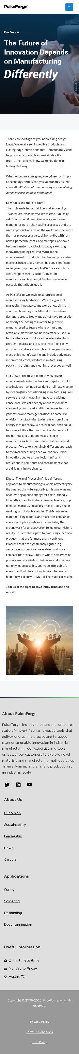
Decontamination (18, 924)
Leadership (13, 836)
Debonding (13, 913)
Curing (9, 889)
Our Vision (12, 813)
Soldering (12, 901)
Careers (10, 859)
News (8, 848)
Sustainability (15, 824)
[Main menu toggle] (69, 7)
